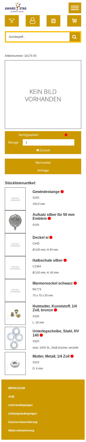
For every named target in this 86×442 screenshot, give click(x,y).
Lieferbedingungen (20, 405)
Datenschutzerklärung (22, 422)
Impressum (16, 388)
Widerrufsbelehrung (21, 430)
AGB (11, 396)
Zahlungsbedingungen (22, 413)
